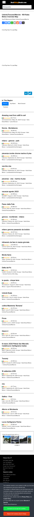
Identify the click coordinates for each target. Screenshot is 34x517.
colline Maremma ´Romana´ (12, 305)
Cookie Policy (7, 499)
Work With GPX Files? (8, 464)
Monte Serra (6, 255)
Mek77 (4, 350)
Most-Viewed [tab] (21, 103)
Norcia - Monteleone (10, 128)
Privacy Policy (25, 497)
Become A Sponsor (8, 468)
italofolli (4, 426)
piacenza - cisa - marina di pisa (14, 178)
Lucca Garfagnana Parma (11, 422)
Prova (4, 318)
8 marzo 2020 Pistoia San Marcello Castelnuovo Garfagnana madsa (15, 344)
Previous (5, 439)
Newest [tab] (5, 103)
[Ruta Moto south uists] (15, 440)
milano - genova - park (10, 140)
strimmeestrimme (6, 120)
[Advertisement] (17, 47)
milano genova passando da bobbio (16, 229)
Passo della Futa (8, 204)
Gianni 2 (5, 331)
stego (3, 259)
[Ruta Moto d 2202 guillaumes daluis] (7, 440)
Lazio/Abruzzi (14, 122)
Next (28, 439)
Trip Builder (6, 478)
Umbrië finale (7, 293)
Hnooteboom (5, 285)
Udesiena (4, 145)
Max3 (3, 310)
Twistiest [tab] (5, 107)
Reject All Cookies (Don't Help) (16, 514)
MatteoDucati (5, 414)
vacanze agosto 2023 (10, 191)
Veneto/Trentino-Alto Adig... (10, 274)
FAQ (4, 470)
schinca (4, 208)
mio (3, 384)
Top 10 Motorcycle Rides (9, 474)
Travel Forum (6, 476)
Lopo (3, 401)
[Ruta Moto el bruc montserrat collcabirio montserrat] (23, 440)
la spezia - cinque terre (10, 280)
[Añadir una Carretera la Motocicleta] (26, 93)
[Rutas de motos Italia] (3, 118)
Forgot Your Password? (9, 466)
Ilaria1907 (4, 196)
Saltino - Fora (7, 396)
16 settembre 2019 (9, 371)
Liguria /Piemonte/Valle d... (14, 286)
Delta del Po (6, 267)
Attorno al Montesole (10, 409)
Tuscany (5, 358)
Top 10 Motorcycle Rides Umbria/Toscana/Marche (15, 19)
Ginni (3, 335)
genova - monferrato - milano (13, 217)
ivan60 (4, 272)
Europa (23, 120)
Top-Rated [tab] (12, 103)
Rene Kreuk (5, 297)
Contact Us (6, 482)
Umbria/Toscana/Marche (16, 134)
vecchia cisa (6, 166)
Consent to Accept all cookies (16, 508)
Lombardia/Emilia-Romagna (14, 147)
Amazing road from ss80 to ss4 (14, 115)
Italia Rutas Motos (26, 208)
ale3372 (4, 323)
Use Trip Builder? (7, 462)
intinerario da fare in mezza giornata (15, 242)
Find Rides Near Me (8, 460)
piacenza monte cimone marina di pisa (16, 153)
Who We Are (6, 480)
